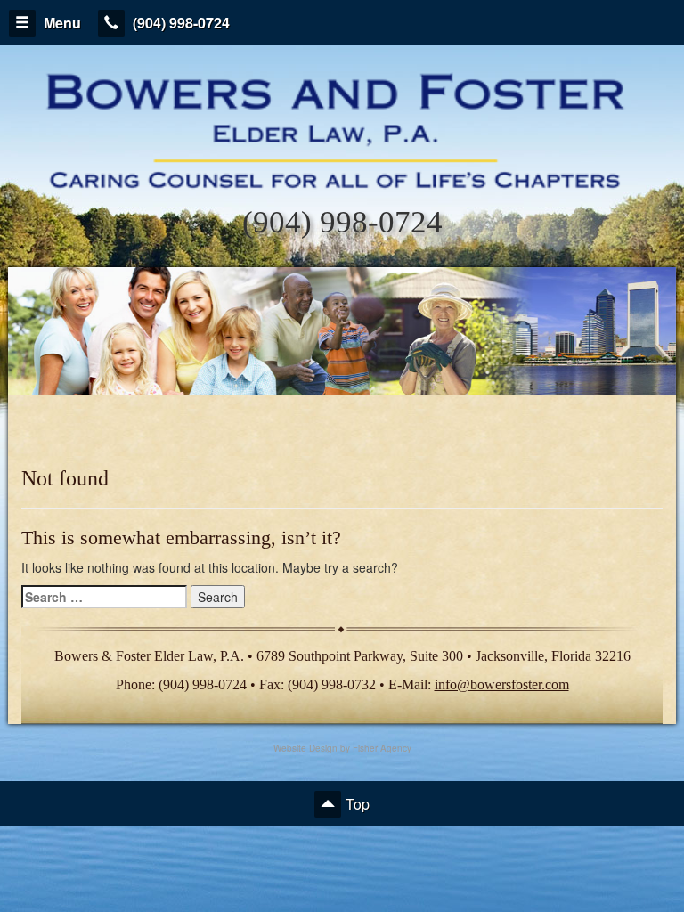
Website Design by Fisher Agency (342, 748)
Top (358, 804)
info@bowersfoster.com (502, 684)
